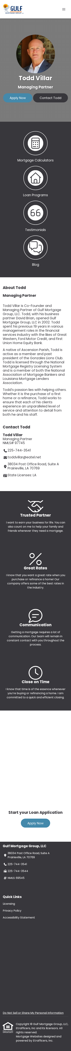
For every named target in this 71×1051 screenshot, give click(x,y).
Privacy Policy (12, 911)
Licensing (9, 904)
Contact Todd (50, 98)
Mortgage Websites (29, 1036)
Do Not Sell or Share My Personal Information (33, 1013)
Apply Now (18, 98)
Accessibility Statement (19, 917)
